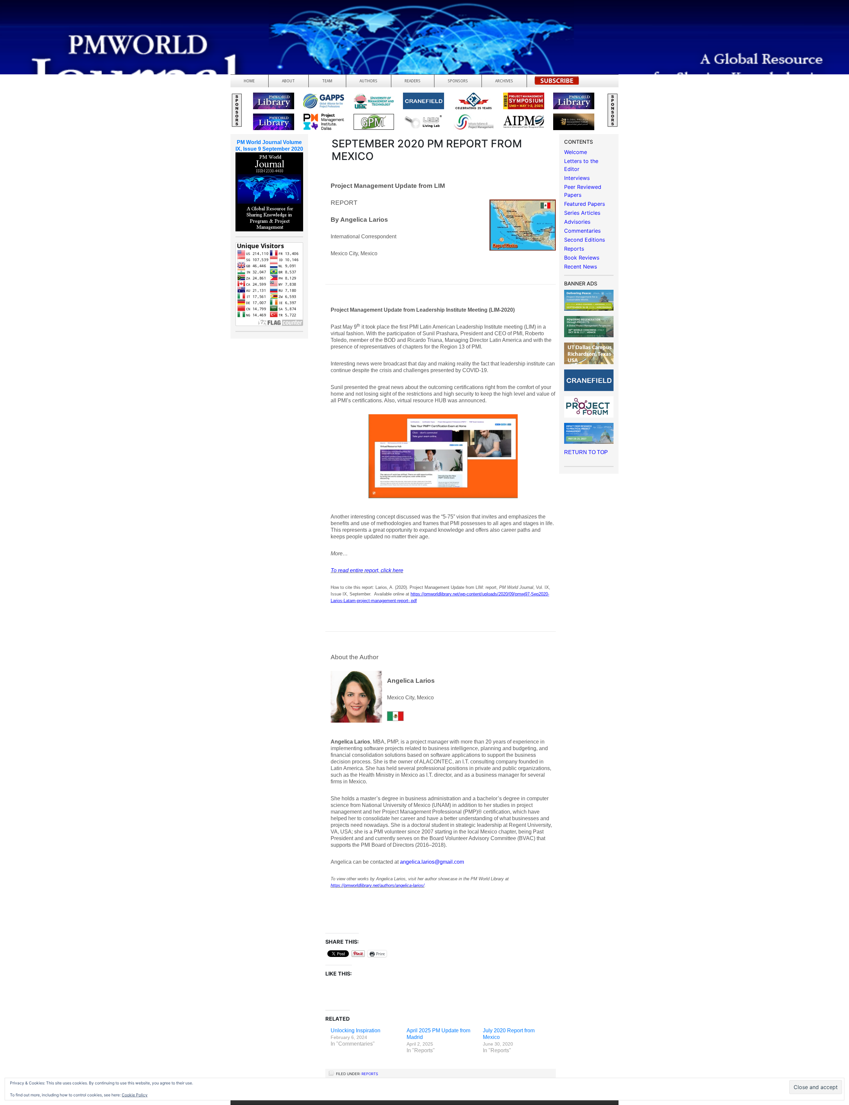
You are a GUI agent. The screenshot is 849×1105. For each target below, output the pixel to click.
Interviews (577, 178)
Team (327, 81)
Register (557, 82)
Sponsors (458, 81)
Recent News (580, 266)
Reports (369, 1073)
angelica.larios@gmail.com (432, 862)
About (288, 81)
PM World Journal (79, 21)
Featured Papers (584, 203)
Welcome (575, 152)
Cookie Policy (135, 1094)
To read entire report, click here (367, 570)
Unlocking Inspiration (355, 1030)
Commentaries (582, 230)
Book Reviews (581, 257)
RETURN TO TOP (586, 452)
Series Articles (582, 212)
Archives (504, 81)
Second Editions (584, 239)
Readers (413, 81)
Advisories (577, 221)
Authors (368, 81)
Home (249, 81)
